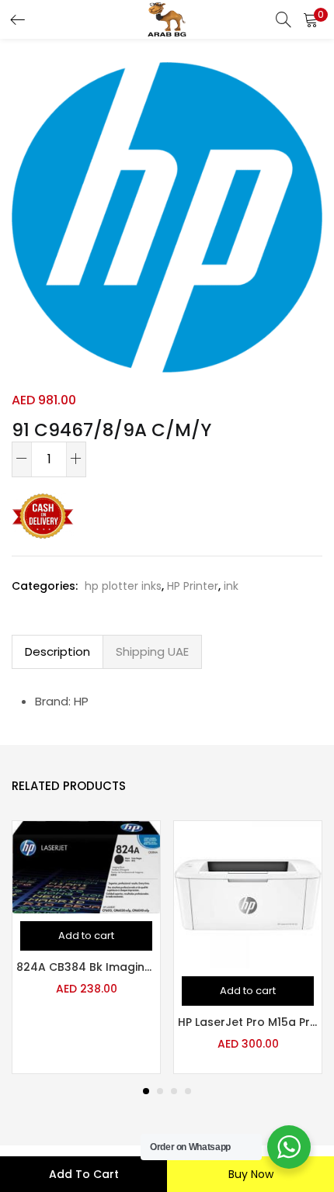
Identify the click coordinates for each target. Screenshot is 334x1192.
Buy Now (250, 1174)
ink (231, 586)
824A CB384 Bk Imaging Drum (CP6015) (86, 967)
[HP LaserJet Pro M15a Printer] (248, 894)
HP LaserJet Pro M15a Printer (248, 1022)
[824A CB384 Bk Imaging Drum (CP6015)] (86, 867)
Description (57, 651)
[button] (310, 19)
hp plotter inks (123, 586)
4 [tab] (188, 1091)
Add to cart (84, 1174)
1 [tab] (146, 1091)
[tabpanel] (86, 947)
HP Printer (192, 586)
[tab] (57, 652)
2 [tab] (160, 1091)
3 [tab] (174, 1091)
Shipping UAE (152, 651)
